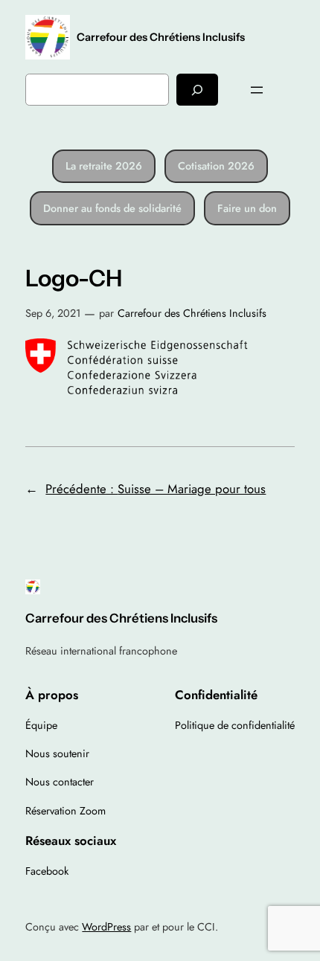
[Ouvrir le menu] (257, 90)
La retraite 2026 (103, 165)
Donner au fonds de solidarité (112, 208)
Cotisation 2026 (216, 165)
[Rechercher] (197, 90)
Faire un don (247, 208)
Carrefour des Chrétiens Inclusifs (161, 37)
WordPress (106, 926)
